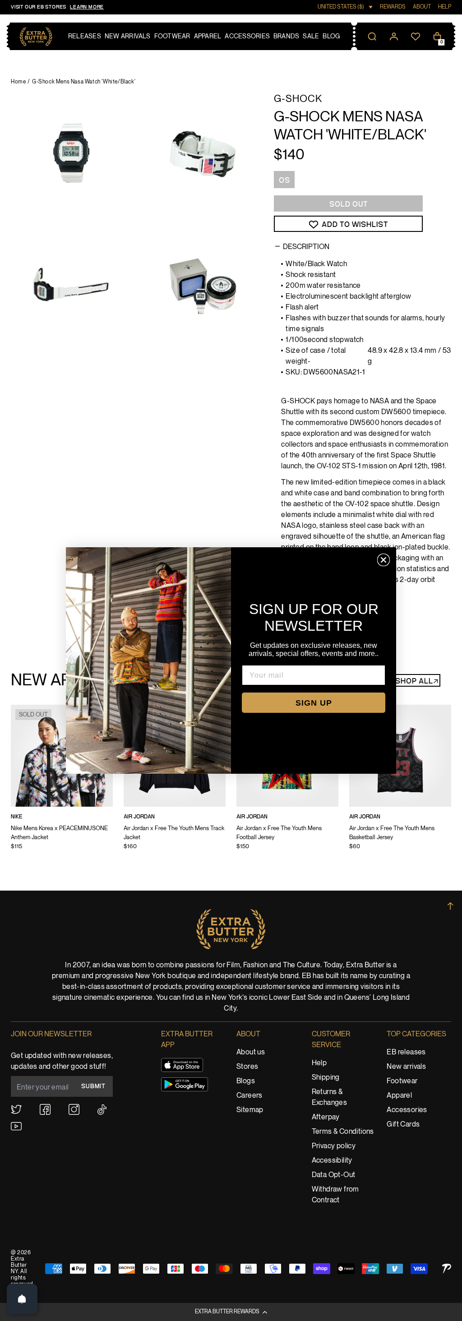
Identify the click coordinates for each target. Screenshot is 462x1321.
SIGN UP (314, 702)
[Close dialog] (383, 559)
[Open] (22, 1299)
